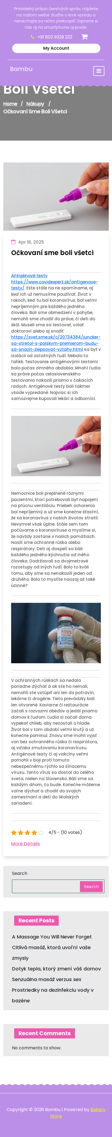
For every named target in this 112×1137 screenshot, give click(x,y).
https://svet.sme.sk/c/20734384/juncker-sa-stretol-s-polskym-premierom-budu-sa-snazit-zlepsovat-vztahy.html (56, 343)
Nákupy (35, 103)
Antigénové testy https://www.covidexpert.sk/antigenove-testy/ (54, 282)
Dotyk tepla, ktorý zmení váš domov (56, 968)
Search (19, 873)
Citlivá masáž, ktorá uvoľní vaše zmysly (51, 952)
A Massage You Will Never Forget (52, 936)
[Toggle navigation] (98, 71)
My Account (56, 48)
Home (10, 103)
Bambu (21, 69)
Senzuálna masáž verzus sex (46, 979)
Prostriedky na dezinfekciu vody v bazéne (53, 995)
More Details (25, 843)
